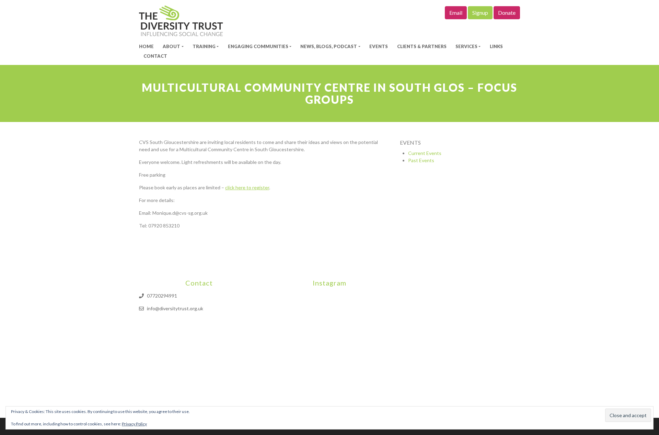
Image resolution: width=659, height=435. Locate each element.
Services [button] (466, 46)
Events (378, 46)
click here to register (247, 187)
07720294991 (162, 296)
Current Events (424, 153)
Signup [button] (480, 12)
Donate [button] (507, 12)
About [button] (171, 46)
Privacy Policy (134, 423)
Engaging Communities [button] (258, 46)
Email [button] (455, 12)
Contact (155, 56)
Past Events (421, 160)
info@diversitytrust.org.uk (175, 308)
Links (496, 46)
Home (146, 46)
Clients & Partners (422, 46)
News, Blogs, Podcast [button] (328, 46)
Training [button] (204, 46)
